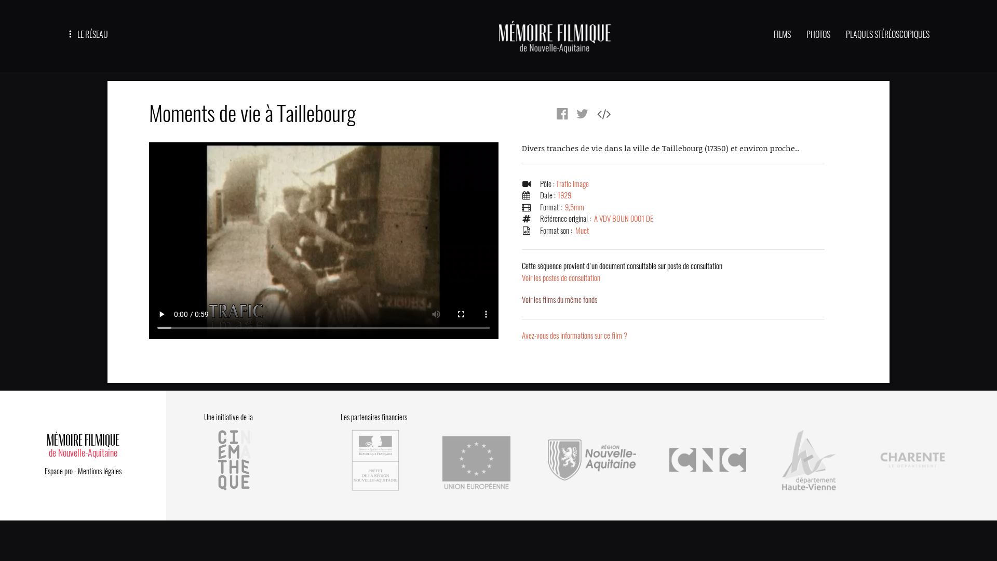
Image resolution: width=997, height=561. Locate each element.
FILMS (782, 34)
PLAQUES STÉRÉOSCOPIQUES (887, 34)
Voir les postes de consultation (622, 272)
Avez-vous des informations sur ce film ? (574, 335)
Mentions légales (100, 471)
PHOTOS (818, 34)
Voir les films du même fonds (559, 300)
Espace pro (59, 471)
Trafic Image (572, 184)
